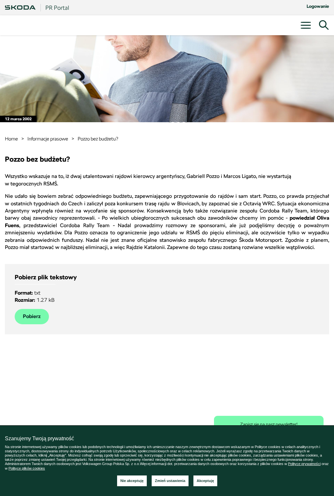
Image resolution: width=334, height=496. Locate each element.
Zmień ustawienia (170, 481)
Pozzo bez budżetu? (98, 139)
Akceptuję (205, 481)
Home (11, 139)
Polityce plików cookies (26, 468)
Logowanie (318, 6)
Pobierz (32, 316)
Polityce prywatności (304, 464)
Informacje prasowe (47, 139)
